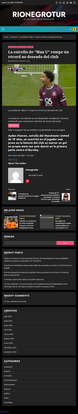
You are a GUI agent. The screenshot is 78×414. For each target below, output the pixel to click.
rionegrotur (39, 14)
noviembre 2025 (10, 352)
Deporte (7, 371)
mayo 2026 (8, 325)
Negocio (22, 218)
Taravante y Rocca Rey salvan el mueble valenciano (24, 279)
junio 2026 (8, 321)
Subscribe (74, 29)
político (30, 47)
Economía (12, 47)
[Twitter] (60, 2)
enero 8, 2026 (25, 61)
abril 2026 (8, 330)
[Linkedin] (63, 2)
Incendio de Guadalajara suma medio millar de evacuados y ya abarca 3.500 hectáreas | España (63, 226)
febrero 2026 (9, 338)
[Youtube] (70, 2)
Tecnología (8, 402)
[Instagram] (74, 2)
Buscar (9, 236)
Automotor (8, 367)
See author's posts (36, 175)
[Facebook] (56, 2)
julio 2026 (8, 316)
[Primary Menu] (3, 29)
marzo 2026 (8, 334)
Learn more (4, 412)
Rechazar (13, 125)
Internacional (21, 47)
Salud (6, 398)
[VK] (67, 2)
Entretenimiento (31, 216)
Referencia (13, 159)
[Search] (70, 29)
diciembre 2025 (10, 347)
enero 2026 (8, 343)
